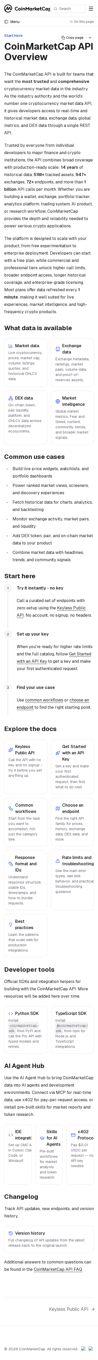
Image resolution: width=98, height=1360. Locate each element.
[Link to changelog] (42, 1197)
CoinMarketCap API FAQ (58, 1269)
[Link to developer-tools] (58, 970)
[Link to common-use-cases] (69, 457)
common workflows (44, 700)
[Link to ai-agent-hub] (48, 1066)
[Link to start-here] (39, 576)
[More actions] (90, 37)
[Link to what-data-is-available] (76, 328)
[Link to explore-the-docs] (61, 729)
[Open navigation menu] (91, 9)
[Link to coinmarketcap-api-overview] (53, 57)
